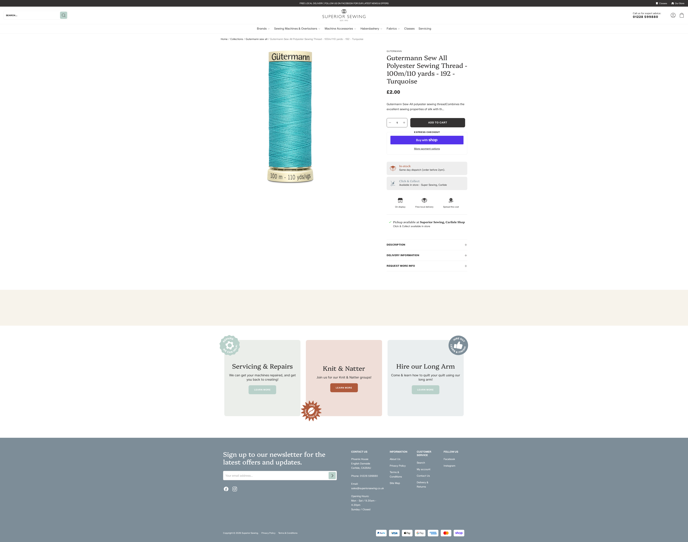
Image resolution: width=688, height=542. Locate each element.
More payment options (427, 148)
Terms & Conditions (287, 533)
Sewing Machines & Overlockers (296, 28)
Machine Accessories (339, 28)
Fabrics (392, 28)
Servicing (425, 28)
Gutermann (394, 51)
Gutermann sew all (256, 39)
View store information (406, 234)
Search (421, 462)
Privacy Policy (398, 465)
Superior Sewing (250, 533)
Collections (236, 39)
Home (224, 39)
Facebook (449, 459)
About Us (395, 459)
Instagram (449, 465)
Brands (262, 28)
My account (423, 469)
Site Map (395, 483)
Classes (409, 28)
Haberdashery (370, 28)
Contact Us (423, 475)
